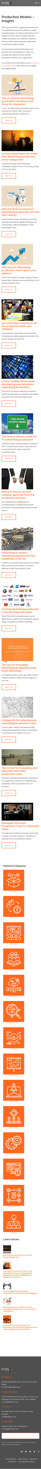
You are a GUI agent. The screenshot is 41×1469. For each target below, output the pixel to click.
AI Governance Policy (26, 1462)
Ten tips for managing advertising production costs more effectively (19, 667)
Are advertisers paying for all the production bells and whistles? (19, 326)
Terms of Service (12, 1444)
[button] (36, 3)
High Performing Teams (13, 970)
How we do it (13, 1049)
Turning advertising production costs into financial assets (20, 611)
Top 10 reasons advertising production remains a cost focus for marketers (18, 101)
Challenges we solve (13, 1075)
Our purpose (13, 891)
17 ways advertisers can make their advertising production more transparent (19, 156)
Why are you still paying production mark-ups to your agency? (19, 270)
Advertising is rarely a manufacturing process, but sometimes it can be (18, 555)
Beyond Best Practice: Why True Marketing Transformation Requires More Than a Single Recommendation (20, 1327)
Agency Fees (13, 917)
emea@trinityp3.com (10, 1429)
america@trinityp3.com (11, 1387)
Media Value (13, 1180)
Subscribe (33, 1459)
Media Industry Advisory (13, 996)
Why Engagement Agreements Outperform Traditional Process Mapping (20, 1292)
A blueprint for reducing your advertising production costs (19, 722)
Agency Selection (13, 1127)
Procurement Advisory (14, 1022)
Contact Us (20, 1436)
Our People (14, 1232)
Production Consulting (14, 1206)
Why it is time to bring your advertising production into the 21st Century (20, 212)
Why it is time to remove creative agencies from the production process (18, 494)
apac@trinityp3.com (10, 1402)
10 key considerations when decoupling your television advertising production (18, 384)
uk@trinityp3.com (9, 1417)
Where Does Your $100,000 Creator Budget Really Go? (17, 1256)
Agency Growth (14, 1101)
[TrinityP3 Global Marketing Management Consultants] (7, 3)
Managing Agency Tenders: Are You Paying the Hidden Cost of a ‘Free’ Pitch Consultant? (19, 1309)
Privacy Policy (11, 1459)
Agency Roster (14, 944)
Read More (9, 120)
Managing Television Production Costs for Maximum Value (20, 826)
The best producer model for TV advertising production (19, 438)
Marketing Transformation (14, 1154)
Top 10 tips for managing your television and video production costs (19, 770)
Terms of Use (23, 1459)
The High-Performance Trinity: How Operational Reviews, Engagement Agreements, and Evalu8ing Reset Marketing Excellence (17, 1274)
